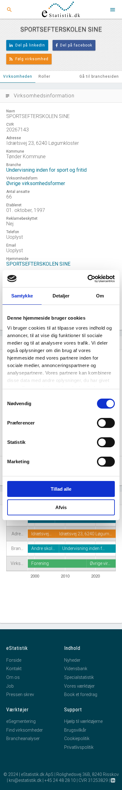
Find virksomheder (24, 730)
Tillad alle (61, 489)
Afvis (61, 507)
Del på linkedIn (30, 45)
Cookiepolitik (76, 738)
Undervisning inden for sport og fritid (46, 170)
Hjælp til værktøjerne (83, 721)
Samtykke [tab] (22, 295)
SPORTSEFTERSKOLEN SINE (38, 264)
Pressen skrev (20, 694)
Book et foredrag (80, 694)
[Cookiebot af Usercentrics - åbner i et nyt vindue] (88, 279)
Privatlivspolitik (79, 747)
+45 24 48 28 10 (60, 780)
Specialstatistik (79, 677)
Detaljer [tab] (61, 295)
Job (10, 686)
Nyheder (72, 660)
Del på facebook (76, 45)
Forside (13, 660)
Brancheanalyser (23, 738)
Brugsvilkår (75, 730)
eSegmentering (21, 721)
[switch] (106, 423)
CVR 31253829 (93, 780)
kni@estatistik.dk (25, 780)
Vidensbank (75, 668)
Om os (13, 677)
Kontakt (14, 668)
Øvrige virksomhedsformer (35, 183)
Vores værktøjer (79, 686)
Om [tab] (100, 295)
